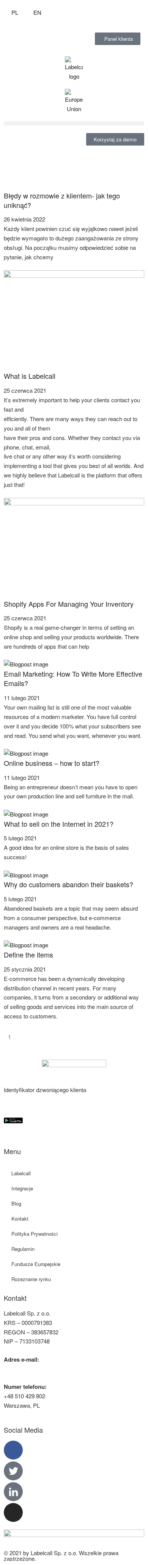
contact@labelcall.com (32, 1369)
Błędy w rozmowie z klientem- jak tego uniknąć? (62, 200)
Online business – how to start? (51, 763)
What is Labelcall (29, 376)
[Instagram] (13, 1512)
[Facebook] (13, 1450)
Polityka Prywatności (34, 1233)
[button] (74, 123)
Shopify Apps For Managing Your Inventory (69, 604)
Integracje (22, 1188)
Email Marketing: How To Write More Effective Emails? (73, 678)
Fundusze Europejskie (35, 1263)
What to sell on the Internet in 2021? (58, 824)
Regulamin (23, 1248)
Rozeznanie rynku (31, 1279)
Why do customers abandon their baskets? (68, 884)
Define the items (28, 954)
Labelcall (21, 1173)
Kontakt (19, 1218)
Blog (16, 1203)
